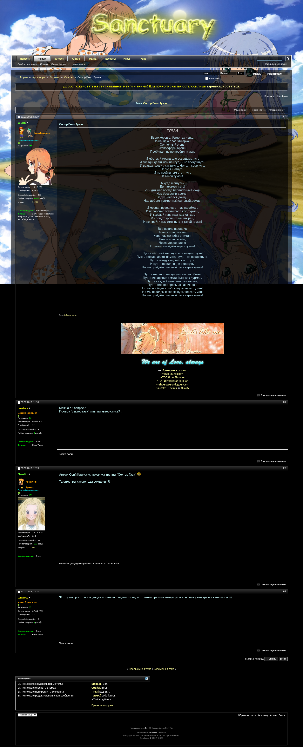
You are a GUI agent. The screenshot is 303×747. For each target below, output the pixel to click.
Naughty (161, 388)
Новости (25, 58)
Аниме (76, 58)
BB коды (97, 684)
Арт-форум (38, 77)
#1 (284, 116)
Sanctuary (262, 715)
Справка (44, 64)
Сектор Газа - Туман (155, 103)
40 (33, 548)
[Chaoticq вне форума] (31, 513)
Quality (185, 388)
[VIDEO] (96, 695)
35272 (35, 202)
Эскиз (173, 388)
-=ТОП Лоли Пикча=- (172, 377)
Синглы (68, 77)
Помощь (256, 73)
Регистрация (274, 73)
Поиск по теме (257, 110)
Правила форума (102, 705)
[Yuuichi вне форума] (36, 166)
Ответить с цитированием (273, 395)
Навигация (77, 64)
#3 (284, 468)
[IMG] (95, 691)
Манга (92, 58)
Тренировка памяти (175, 370)
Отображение (276, 110)
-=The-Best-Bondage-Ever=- (172, 384)
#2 (284, 402)
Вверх (283, 659)
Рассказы (110, 58)
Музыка (55, 77)
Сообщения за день (28, 64)
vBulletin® (152, 733)
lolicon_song (70, 315)
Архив (273, 715)
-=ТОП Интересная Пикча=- (172, 381)
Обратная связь (247, 715)
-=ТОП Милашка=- (172, 374)
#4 (284, 591)
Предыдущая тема (140, 669)
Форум (42, 58)
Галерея (59, 58)
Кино (143, 58)
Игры (126, 58)
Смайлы (97, 687)
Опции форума (59, 64)
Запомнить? (214, 78)
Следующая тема (164, 669)
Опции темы (240, 110)
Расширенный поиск (276, 64)
